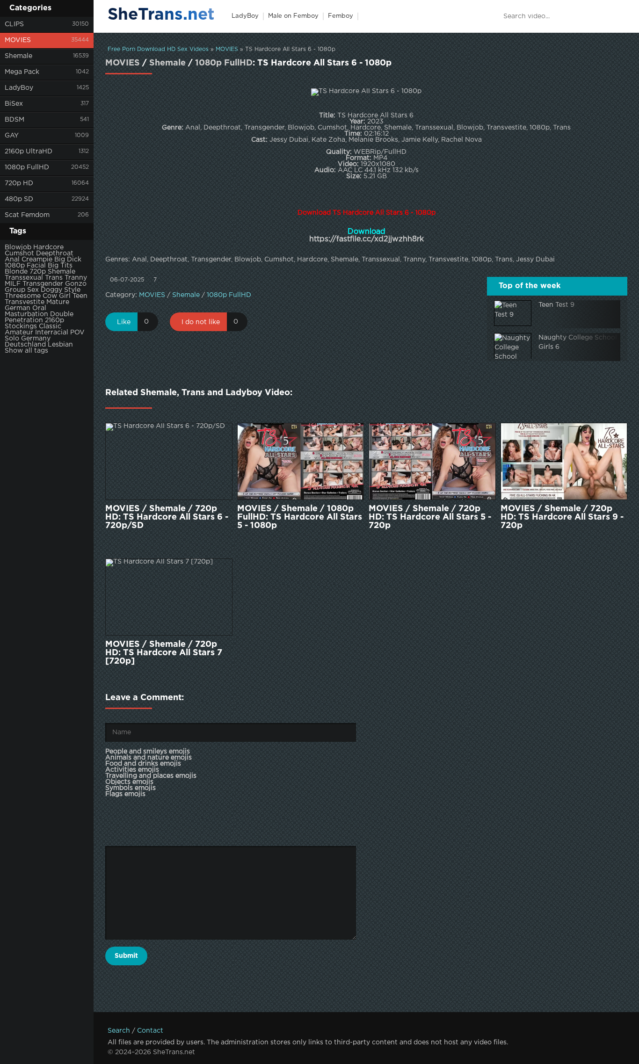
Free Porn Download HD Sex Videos (158, 49)
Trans (54, 278)
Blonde (16, 272)
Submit (126, 956)
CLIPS (14, 24)
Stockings (21, 326)
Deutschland (25, 344)
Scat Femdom (27, 215)
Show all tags (26, 351)
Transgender (42, 284)
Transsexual (24, 278)
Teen (80, 296)
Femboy (340, 16)
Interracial (51, 332)
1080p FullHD (27, 167)
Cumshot (19, 253)
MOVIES (18, 40)
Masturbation (26, 314)
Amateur (19, 332)
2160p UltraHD (28, 151)
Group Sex (22, 290)
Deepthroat (54, 253)
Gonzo (76, 284)
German (17, 308)
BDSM (14, 120)
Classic (50, 326)
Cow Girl (57, 296)
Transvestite (24, 302)
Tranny (76, 278)
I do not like (201, 322)
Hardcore (48, 247)
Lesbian (60, 344)
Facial (36, 265)
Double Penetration (39, 317)
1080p (15, 265)
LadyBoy (19, 88)
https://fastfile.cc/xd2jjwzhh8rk (366, 239)
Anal (12, 259)
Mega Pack (22, 72)
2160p (54, 320)
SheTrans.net (161, 14)
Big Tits (60, 265)
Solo (12, 338)
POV (77, 332)
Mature (57, 302)
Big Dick (67, 259)
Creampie (37, 259)
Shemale (18, 56)
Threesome (23, 296)
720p (37, 272)
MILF (13, 284)
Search (119, 1031)
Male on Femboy (293, 16)
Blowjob (18, 247)
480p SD (19, 199)
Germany (36, 338)
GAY (12, 135)
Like (124, 322)
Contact (150, 1031)
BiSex (14, 104)
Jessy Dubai (535, 259)
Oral (39, 308)
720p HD (19, 183)
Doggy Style (60, 290)
